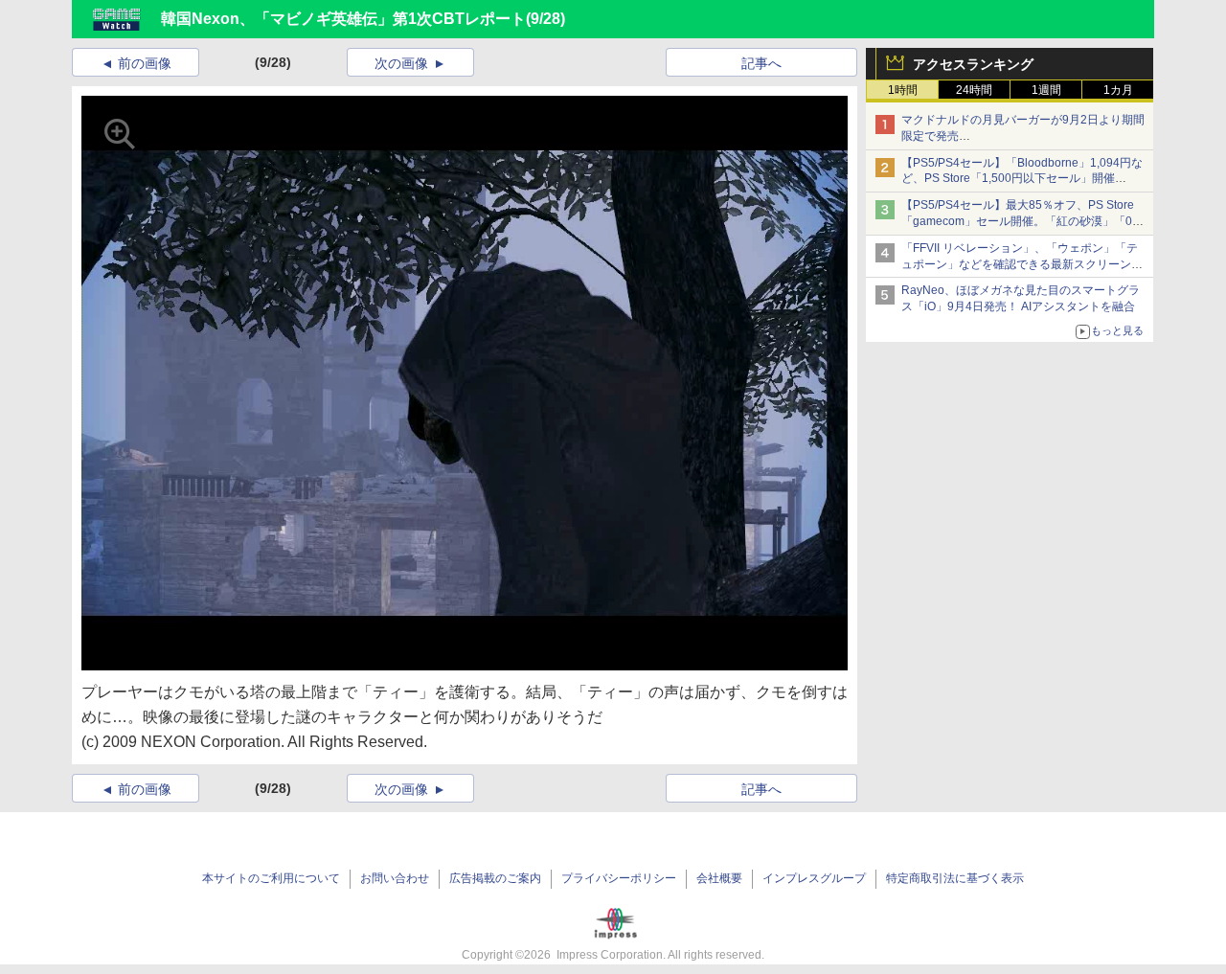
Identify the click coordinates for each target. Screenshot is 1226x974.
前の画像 (144, 63)
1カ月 (1118, 90)
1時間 (903, 90)
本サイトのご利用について (271, 878)
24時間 (974, 90)
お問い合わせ (394, 878)
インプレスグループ (814, 878)
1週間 (1046, 90)
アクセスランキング (973, 64)
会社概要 (719, 878)
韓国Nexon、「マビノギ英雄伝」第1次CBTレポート (343, 19)
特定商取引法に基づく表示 (955, 878)
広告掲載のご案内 (495, 878)
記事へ (761, 63)
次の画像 (401, 63)
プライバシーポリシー (618, 878)
